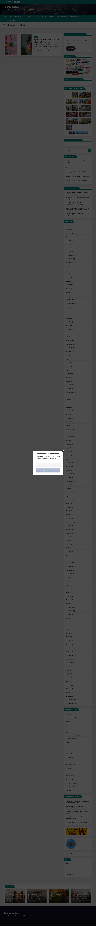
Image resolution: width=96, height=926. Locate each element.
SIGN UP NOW (48, 470)
